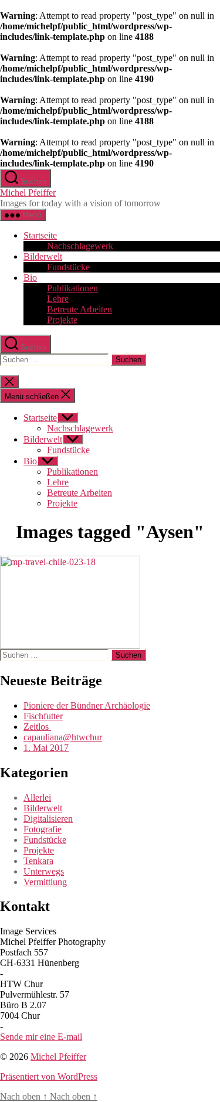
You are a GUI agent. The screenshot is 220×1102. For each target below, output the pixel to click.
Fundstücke (68, 267)
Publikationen (72, 288)
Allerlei (37, 797)
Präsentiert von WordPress (48, 1076)
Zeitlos (37, 727)
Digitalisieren (48, 819)
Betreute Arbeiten (79, 309)
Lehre (58, 299)
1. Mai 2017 (46, 748)
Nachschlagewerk (80, 246)
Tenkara (38, 861)
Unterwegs (43, 871)
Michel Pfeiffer (28, 193)
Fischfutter (43, 716)
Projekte (62, 320)
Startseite (40, 235)
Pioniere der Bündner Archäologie (86, 705)
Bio (30, 278)
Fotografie (42, 829)
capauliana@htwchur (62, 737)
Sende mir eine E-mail (41, 1037)
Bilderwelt (42, 256)
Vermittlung (45, 882)
